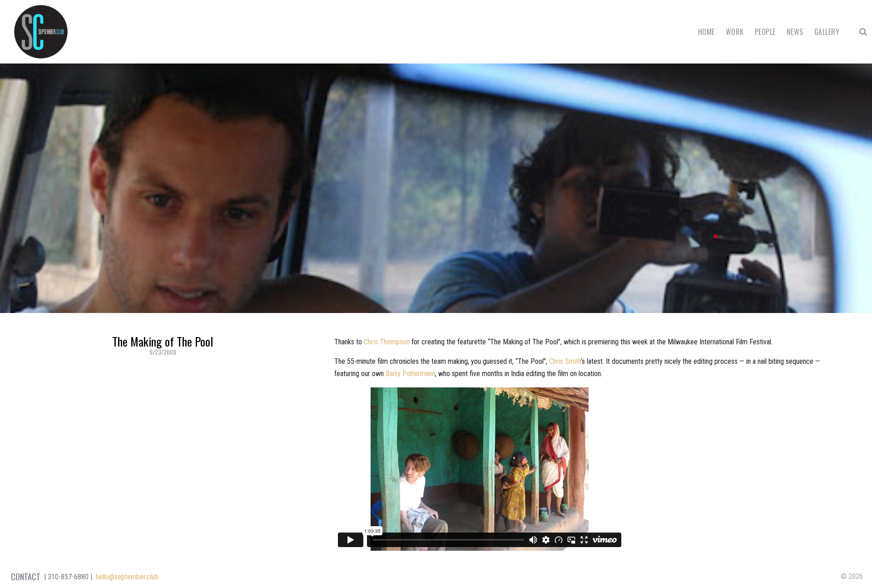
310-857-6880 (68, 576)
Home (706, 31)
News (795, 31)
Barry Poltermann (410, 373)
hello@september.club (127, 576)
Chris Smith (565, 361)
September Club (41, 32)
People (765, 31)
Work (735, 31)
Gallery (826, 31)
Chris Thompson (387, 342)
